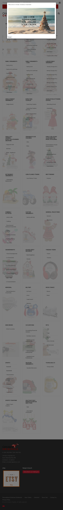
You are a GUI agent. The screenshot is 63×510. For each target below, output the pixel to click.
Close (9, 37)
